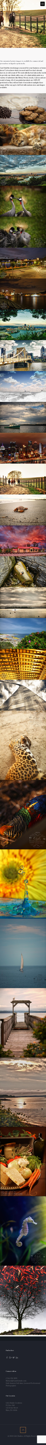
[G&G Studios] (5, 4)
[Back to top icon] (23, 1430)
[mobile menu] (42, 4)
